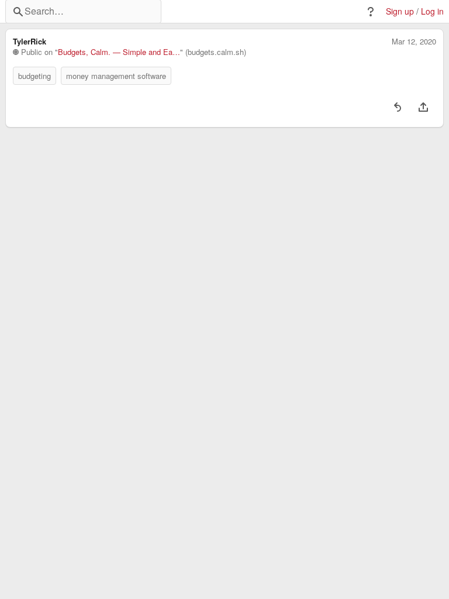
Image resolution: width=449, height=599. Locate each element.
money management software (116, 76)
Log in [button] (432, 11)
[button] (371, 11)
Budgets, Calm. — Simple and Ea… (119, 52)
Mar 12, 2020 (414, 41)
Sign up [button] (400, 11)
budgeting (34, 76)
